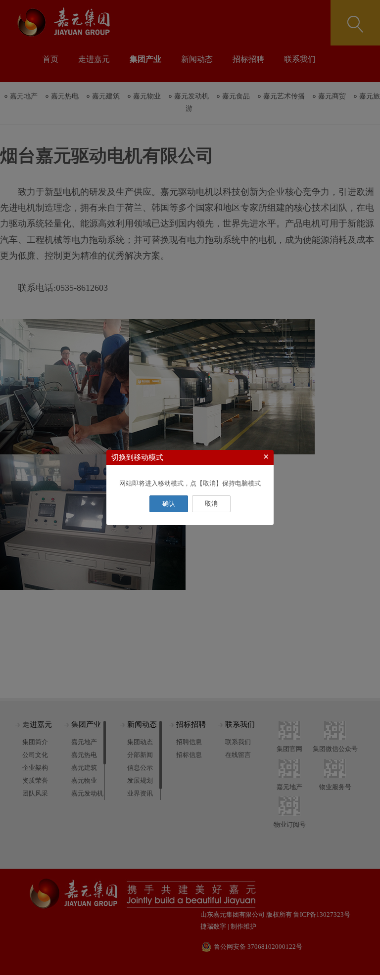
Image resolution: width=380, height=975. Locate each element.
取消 (211, 503)
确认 (168, 503)
